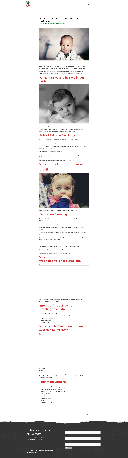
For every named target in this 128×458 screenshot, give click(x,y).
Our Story (81, 4)
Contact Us (97, 4)
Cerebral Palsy (73, 4)
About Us (65, 4)
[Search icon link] (102, 4)
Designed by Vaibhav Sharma (45, 450)
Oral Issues (41, 23)
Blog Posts (89, 4)
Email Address (68, 430)
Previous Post (41, 415)
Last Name (67, 442)
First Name (67, 436)
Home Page (58, 4)
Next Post (87, 415)
